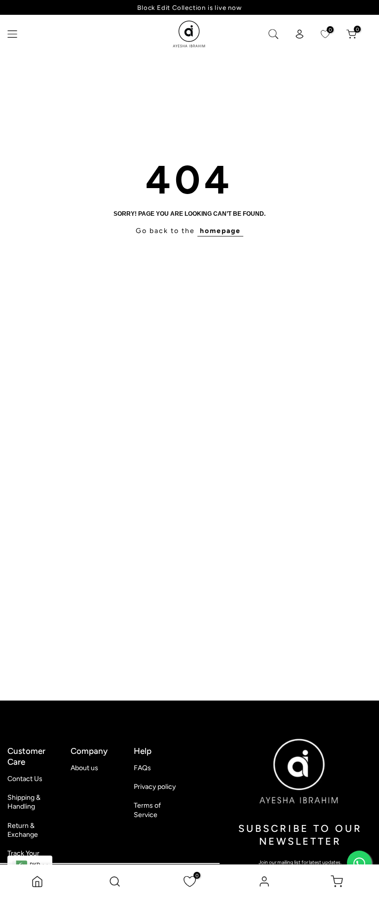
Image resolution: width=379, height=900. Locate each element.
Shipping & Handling (23, 802)
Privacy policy (155, 787)
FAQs (142, 768)
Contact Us (24, 779)
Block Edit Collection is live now (189, 7)
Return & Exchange (22, 830)
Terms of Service (147, 810)
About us (84, 768)
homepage (220, 231)
